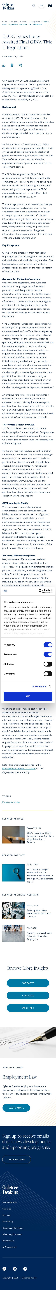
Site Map (6, 1215)
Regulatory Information (12, 1227)
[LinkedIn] (15, 1269)
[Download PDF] (3, 65)
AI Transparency (9, 1247)
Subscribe (6, 1208)
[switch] (48, 654)
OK (28, 696)
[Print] (12, 65)
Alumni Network (9, 1202)
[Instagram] (25, 1269)
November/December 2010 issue (18, 768)
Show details (39, 686)
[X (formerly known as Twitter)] (4, 1269)
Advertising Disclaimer (12, 1234)
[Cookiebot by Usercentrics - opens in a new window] (39, 591)
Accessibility (7, 1221)
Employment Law (11, 802)
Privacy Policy (8, 1240)
